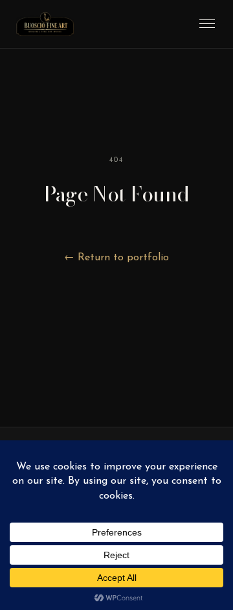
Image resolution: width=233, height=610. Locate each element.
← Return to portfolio (116, 258)
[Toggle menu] (207, 23)
